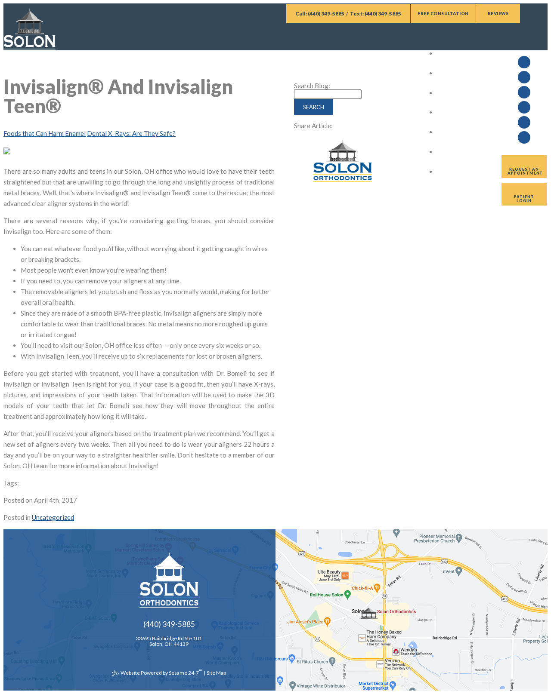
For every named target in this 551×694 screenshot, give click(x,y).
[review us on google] (524, 92)
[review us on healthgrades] (524, 107)
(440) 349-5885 (169, 624)
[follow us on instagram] (524, 137)
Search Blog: (312, 85)
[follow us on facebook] (524, 62)
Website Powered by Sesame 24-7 (161, 672)
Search (313, 107)
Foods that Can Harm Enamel (44, 133)
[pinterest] (524, 122)
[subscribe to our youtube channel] (524, 77)
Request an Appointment (525, 171)
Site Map (216, 672)
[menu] (261, 40)
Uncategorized (53, 517)
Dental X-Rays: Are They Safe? (131, 133)
